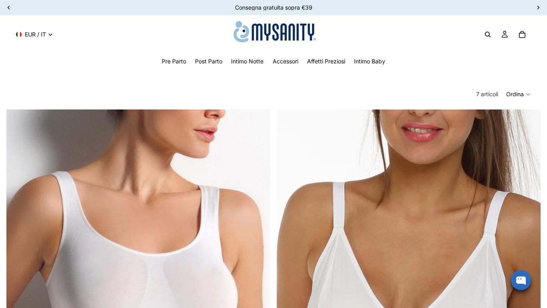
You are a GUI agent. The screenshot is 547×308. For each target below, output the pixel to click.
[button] (518, 94)
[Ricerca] (488, 34)
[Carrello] (522, 34)
